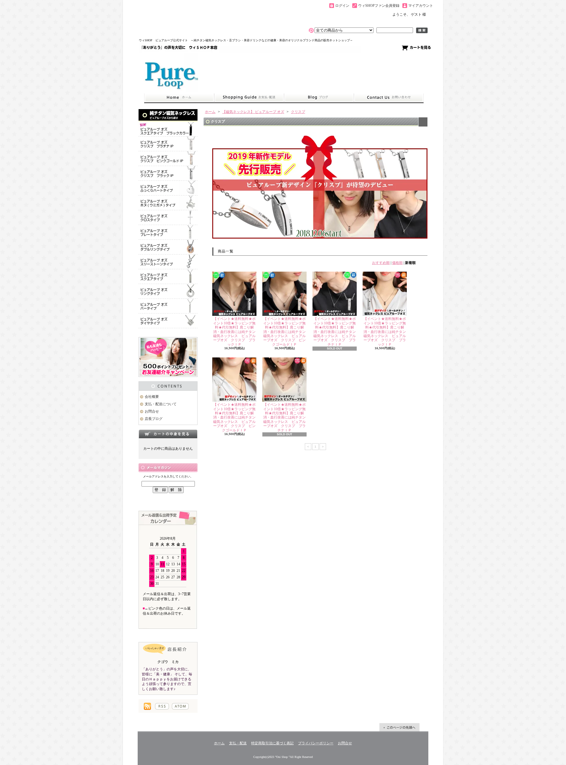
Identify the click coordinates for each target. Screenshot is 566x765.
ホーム (179, 97)
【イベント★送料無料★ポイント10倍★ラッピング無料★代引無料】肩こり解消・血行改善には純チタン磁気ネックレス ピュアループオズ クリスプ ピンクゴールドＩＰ (284, 331)
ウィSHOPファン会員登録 (378, 6)
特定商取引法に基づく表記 (272, 743)
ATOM (180, 706)
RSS (162, 706)
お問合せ (389, 97)
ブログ (319, 97)
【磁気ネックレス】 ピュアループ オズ (253, 112)
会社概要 (152, 397)
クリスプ (298, 112)
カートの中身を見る (168, 433)
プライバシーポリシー (315, 743)
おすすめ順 (381, 263)
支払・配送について (249, 97)
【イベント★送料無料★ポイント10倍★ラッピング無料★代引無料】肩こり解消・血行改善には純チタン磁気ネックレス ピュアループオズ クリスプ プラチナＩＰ (334, 331)
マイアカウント (420, 6)
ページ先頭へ (399, 727)
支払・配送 (238, 743)
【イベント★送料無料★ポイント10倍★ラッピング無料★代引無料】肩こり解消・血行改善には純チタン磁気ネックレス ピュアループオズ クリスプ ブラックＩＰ (234, 331)
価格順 (397, 263)
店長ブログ (153, 419)
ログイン (342, 6)
